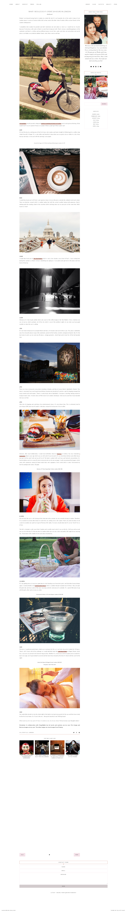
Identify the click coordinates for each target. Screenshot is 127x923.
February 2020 (95, 116)
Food (115, 4)
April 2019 (96, 126)
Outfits (101, 4)
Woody (88, 4)
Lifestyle (24, 732)
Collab (39, 4)
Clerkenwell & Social (40, 585)
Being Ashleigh (11, 910)
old (22, 854)
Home (11, 4)
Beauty (108, 4)
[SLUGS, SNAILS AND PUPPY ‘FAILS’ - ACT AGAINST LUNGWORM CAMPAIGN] (90, 87)
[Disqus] (49, 783)
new (77, 854)
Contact (25, 4)
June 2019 (96, 122)
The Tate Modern (38, 258)
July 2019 (96, 120)
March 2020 (95, 114)
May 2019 (96, 124)
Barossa (59, 453)
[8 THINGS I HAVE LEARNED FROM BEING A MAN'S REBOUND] (102, 98)
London (31, 732)
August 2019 (96, 118)
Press (32, 4)
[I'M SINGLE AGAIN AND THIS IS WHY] (90, 98)
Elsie (94, 4)
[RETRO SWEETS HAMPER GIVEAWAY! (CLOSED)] (102, 87)
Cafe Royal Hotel (62, 651)
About (18, 4)
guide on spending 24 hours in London (51, 123)
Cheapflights (22, 123)
